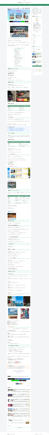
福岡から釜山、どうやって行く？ (18, 49)
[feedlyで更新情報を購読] (20, 383)
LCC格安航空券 (12, 376)
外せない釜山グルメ (17, 63)
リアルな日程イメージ (17, 59)
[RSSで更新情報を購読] (21, 383)
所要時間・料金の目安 (17, 51)
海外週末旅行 (20, 376)
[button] (26, 21)
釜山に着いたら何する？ (17, 62)
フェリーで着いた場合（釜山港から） (19, 58)
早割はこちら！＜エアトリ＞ (11, 210)
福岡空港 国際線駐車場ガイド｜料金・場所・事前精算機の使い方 (16, 129)
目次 (18, 48)
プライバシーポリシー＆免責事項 (36, 49)
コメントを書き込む (19, 427)
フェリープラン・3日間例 (17, 61)
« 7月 (32, 73)
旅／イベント (9, 376)
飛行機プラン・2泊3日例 (17, 60)
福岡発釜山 (23, 376)
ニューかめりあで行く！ (16, 376)
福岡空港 (25, 376)
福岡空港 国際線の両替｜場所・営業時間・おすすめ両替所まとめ (16, 130)
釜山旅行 (27, 376)
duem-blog (37, 22)
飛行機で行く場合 (16, 50)
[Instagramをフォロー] (18, 383)
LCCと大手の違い (17, 52)
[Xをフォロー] (17, 383)
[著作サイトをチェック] (16, 383)
